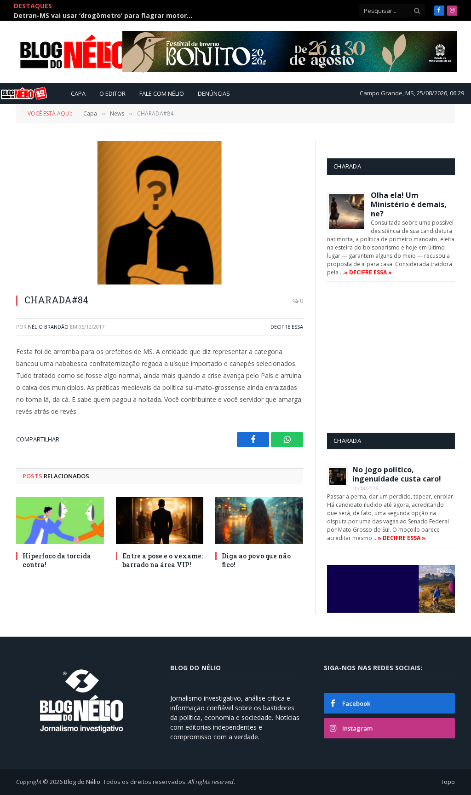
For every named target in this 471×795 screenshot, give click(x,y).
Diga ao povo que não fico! (256, 560)
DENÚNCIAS (214, 93)
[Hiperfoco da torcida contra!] (60, 520)
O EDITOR (112, 93)
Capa (78, 93)
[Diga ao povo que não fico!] (259, 520)
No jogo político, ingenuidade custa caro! (396, 474)
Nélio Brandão (48, 326)
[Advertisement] (399, 356)
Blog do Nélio (82, 782)
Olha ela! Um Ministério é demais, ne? (409, 204)
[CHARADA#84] (159, 212)
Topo (448, 782)
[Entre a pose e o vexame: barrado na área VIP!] (160, 520)
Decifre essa (286, 326)
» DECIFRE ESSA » (368, 272)
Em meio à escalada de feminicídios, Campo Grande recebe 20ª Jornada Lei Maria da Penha (106, 16)
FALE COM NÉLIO (161, 93)
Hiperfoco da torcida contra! (57, 560)
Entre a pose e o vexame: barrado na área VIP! (162, 560)
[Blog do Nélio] (96, 52)
